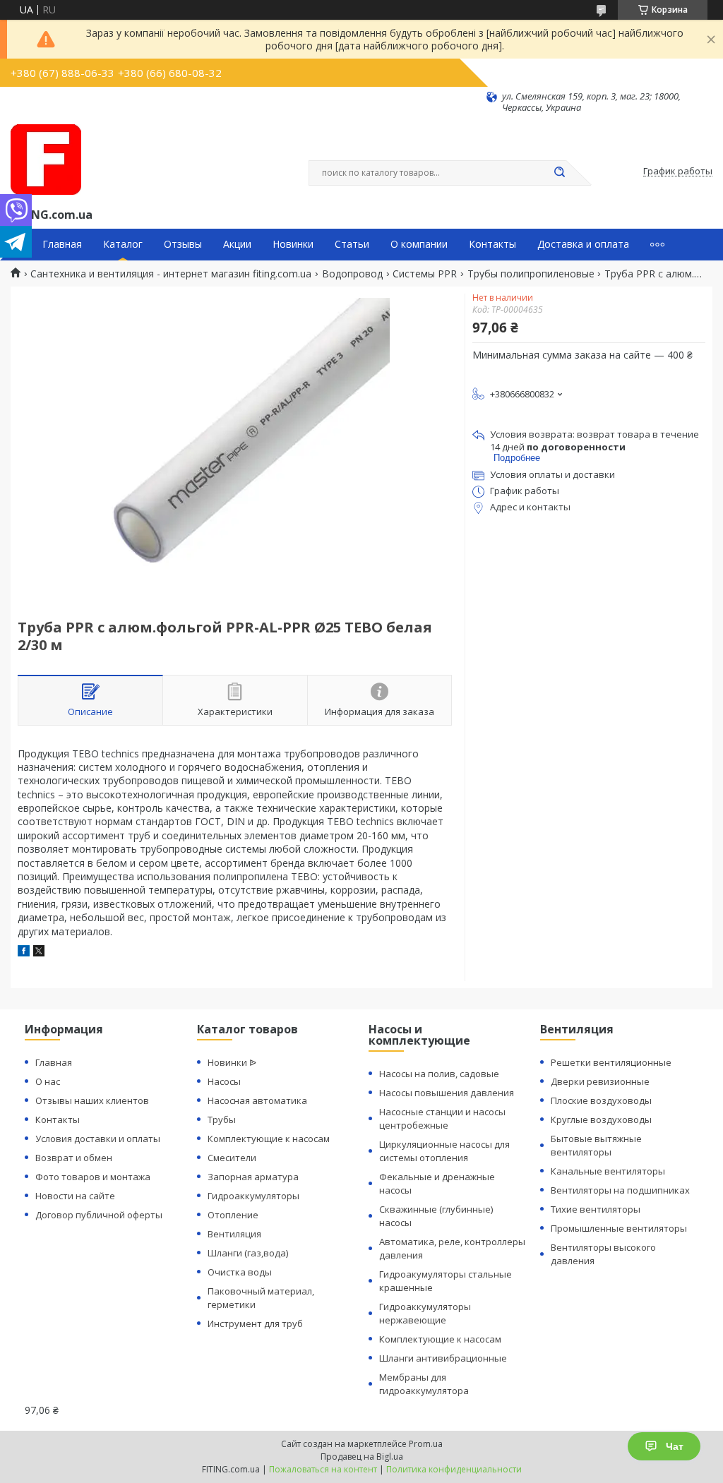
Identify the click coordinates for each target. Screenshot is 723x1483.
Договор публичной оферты (98, 1214)
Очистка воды (240, 1272)
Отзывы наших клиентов (92, 1100)
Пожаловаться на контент (323, 1469)
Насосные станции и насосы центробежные (442, 1118)
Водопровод (352, 274)
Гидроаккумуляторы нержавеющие (425, 1313)
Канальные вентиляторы (608, 1171)
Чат (674, 1446)
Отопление (233, 1214)
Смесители (232, 1157)
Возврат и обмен (73, 1157)
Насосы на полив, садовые (439, 1073)
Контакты (492, 244)
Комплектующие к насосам (269, 1138)
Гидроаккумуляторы (253, 1195)
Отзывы (183, 244)
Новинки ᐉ (232, 1062)
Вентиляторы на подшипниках (620, 1190)
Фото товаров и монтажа (92, 1176)
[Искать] (559, 173)
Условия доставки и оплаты (97, 1138)
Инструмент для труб (255, 1323)
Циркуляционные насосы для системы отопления (444, 1151)
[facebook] (24, 952)
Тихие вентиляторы (595, 1209)
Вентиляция (234, 1233)
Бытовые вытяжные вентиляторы (596, 1145)
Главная (62, 244)
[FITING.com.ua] (46, 159)
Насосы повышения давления (446, 1092)
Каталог (123, 244)
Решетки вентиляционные (611, 1062)
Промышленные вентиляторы (619, 1228)
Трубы (222, 1119)
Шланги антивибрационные (443, 1358)
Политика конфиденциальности (454, 1469)
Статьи (352, 244)
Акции (237, 244)
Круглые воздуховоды (601, 1119)
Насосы (224, 1081)
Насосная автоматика (257, 1100)
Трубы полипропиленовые (530, 274)
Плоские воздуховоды (601, 1100)
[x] (38, 952)
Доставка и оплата (583, 244)
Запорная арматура (253, 1176)
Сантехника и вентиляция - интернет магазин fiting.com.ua (170, 274)
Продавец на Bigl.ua (362, 1457)
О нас (47, 1081)
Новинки (293, 244)
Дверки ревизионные (600, 1081)
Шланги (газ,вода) (248, 1253)
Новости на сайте (75, 1195)
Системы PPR (425, 274)
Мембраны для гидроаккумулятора (424, 1384)
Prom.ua (426, 1444)
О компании (419, 244)
